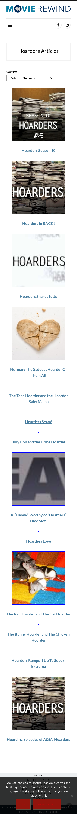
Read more (47, 804)
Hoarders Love (38, 541)
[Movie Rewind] (38, 9)
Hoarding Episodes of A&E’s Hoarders (38, 739)
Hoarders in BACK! (38, 223)
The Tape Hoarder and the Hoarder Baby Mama (38, 398)
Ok (23, 804)
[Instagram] (67, 25)
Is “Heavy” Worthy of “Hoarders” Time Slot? (39, 518)
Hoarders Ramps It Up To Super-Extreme (38, 663)
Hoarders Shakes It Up (38, 296)
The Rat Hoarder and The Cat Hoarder (39, 614)
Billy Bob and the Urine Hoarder (38, 442)
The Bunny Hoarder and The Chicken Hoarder (38, 637)
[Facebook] (58, 25)
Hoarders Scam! (38, 421)
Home (38, 775)
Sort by (11, 72)
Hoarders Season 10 (38, 150)
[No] (72, 796)
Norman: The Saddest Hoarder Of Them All (38, 372)
